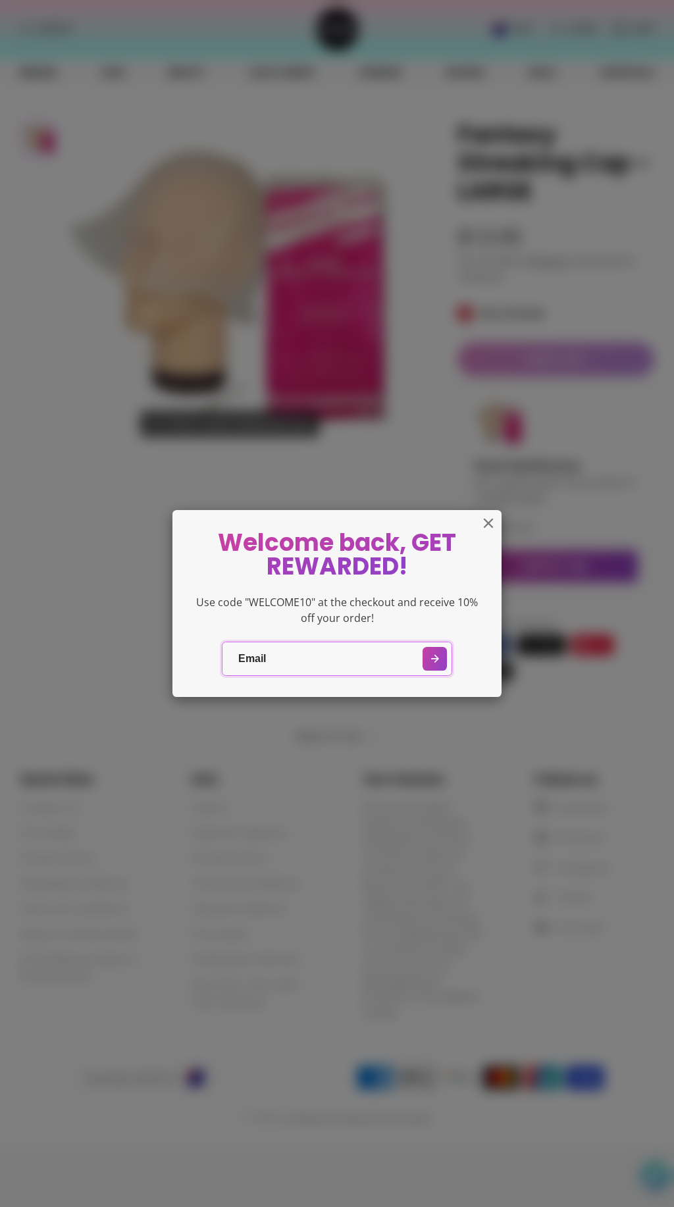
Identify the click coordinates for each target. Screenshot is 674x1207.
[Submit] (435, 659)
